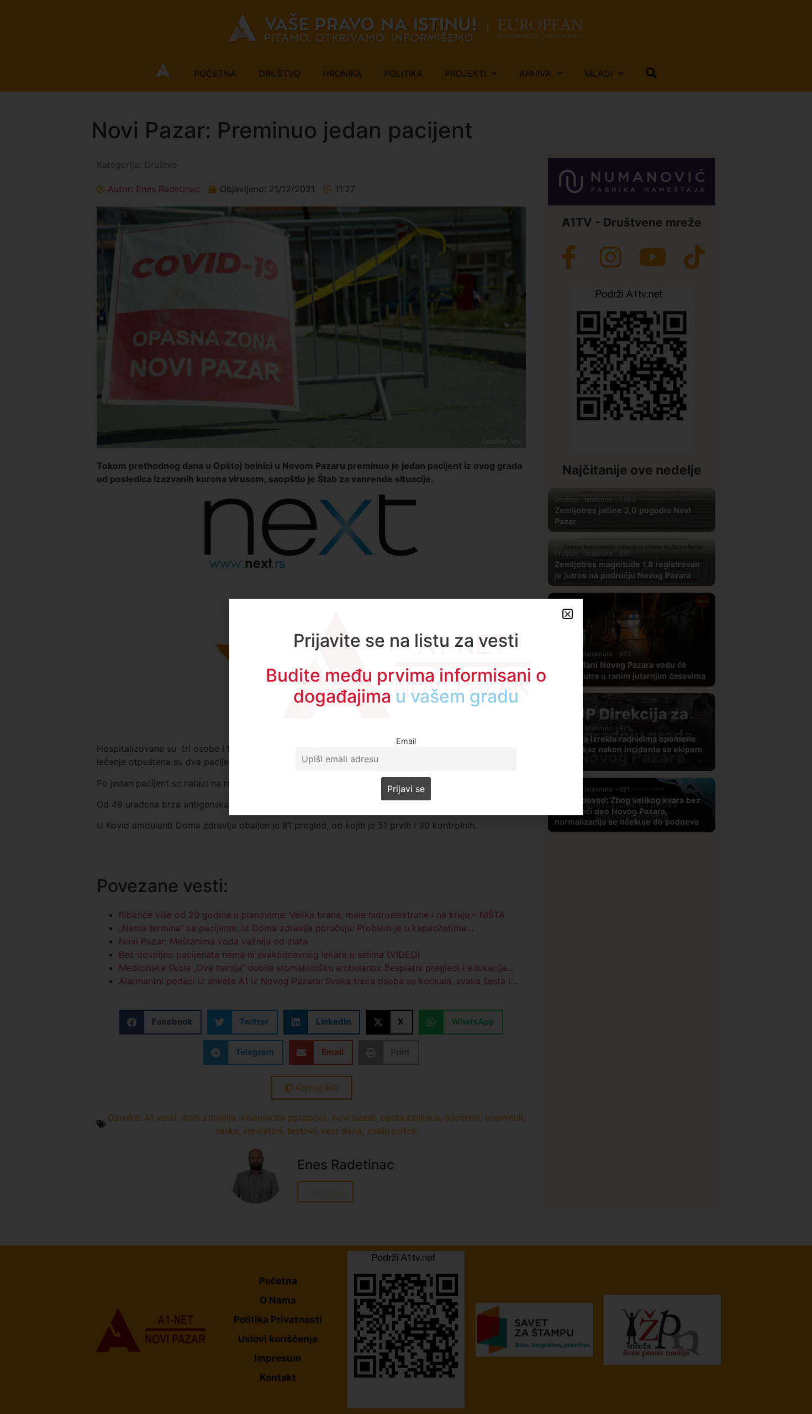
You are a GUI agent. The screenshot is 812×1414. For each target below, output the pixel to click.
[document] (406, 707)
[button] (567, 614)
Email (406, 741)
